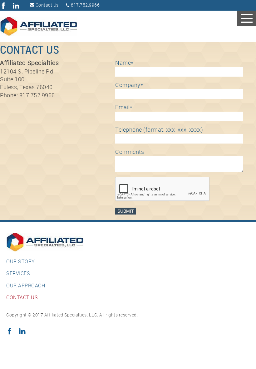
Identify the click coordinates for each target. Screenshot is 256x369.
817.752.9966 (85, 5)
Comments (129, 152)
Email (123, 107)
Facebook (3, 6)
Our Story (20, 262)
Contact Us (47, 5)
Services (18, 273)
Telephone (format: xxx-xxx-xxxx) (159, 130)
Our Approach (25, 286)
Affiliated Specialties (51, 26)
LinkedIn (16, 6)
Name (124, 63)
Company (129, 85)
